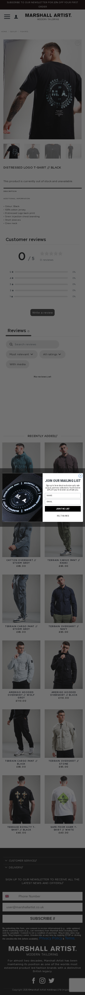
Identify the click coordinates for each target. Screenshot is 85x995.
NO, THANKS (63, 515)
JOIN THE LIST (63, 508)
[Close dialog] (80, 476)
